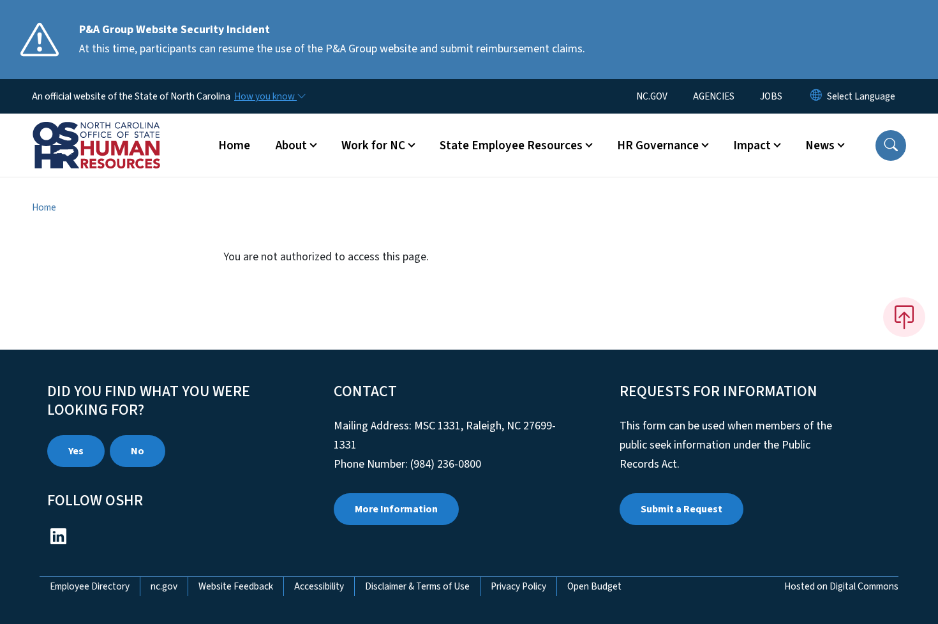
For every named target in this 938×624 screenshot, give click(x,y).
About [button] (291, 145)
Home (234, 145)
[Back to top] (904, 317)
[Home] (111, 131)
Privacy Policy (518, 586)
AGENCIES (713, 96)
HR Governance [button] (658, 145)
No (137, 451)
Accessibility (319, 586)
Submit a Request (681, 509)
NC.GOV (651, 96)
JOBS (771, 96)
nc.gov (164, 586)
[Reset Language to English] (816, 96)
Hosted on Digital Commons (841, 586)
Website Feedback (235, 586)
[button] (890, 145)
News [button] (820, 145)
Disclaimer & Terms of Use (417, 586)
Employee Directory (90, 586)
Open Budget (594, 586)
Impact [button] (752, 145)
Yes (76, 451)
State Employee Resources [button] (511, 145)
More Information (396, 509)
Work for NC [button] (373, 145)
